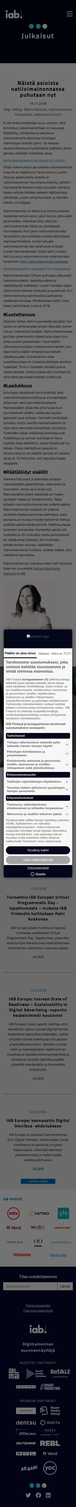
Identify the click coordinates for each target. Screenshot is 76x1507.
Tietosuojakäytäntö (38, 867)
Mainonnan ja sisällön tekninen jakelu (34, 814)
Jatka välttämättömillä (38, 860)
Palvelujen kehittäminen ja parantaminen (26, 753)
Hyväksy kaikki (38, 850)
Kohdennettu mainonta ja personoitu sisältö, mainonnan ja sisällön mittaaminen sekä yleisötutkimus (33, 764)
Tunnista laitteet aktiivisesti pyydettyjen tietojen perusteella (36, 789)
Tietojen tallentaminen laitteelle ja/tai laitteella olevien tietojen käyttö (33, 744)
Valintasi (43, 653)
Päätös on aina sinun (20, 653)
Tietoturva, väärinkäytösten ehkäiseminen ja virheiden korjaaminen (35, 806)
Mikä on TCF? (61, 653)
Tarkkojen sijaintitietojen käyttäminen (34, 781)
